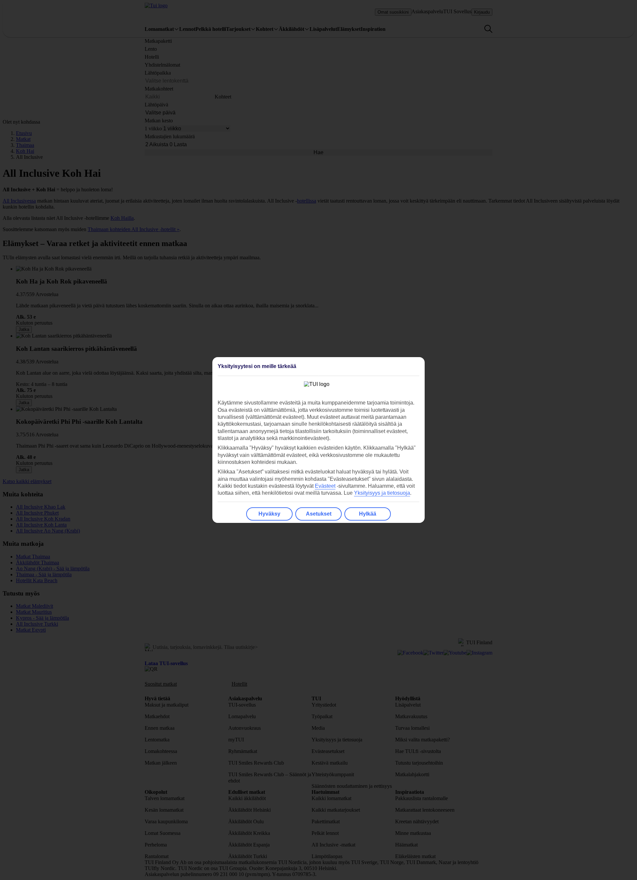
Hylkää (367, 514)
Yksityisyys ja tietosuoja (382, 493)
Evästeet (325, 486)
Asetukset (318, 514)
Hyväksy (269, 514)
